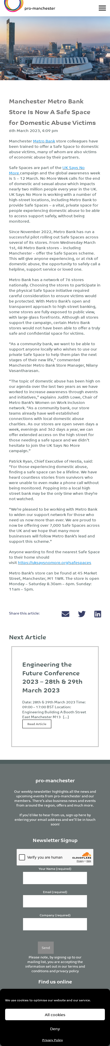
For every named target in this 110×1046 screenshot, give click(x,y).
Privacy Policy (52, 1039)
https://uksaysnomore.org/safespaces (54, 562)
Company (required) (55, 915)
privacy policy (67, 971)
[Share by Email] (66, 615)
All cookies (55, 1014)
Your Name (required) (55, 869)
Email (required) (55, 892)
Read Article (36, 723)
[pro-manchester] (41, 8)
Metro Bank (44, 140)
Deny (55, 1028)
